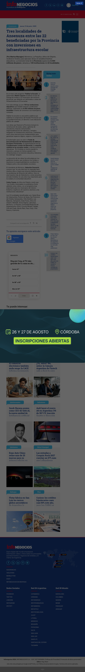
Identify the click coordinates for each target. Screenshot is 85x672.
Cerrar (78, 3)
